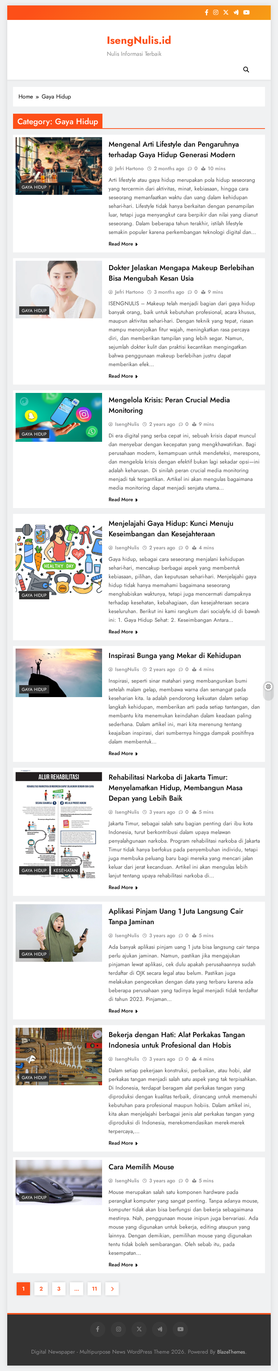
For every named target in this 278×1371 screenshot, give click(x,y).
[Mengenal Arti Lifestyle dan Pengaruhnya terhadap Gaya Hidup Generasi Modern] (59, 166)
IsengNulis (127, 424)
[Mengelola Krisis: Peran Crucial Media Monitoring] (59, 417)
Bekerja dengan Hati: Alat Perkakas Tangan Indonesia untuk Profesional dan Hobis (177, 1040)
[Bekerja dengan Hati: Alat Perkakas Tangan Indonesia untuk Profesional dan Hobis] (59, 1056)
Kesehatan (65, 870)
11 (94, 1289)
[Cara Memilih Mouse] (59, 1182)
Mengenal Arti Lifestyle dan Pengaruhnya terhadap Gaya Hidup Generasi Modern (174, 149)
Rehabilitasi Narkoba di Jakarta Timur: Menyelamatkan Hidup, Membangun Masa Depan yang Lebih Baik (176, 788)
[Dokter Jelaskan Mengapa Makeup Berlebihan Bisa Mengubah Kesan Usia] (59, 289)
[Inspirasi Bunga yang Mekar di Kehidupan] (59, 673)
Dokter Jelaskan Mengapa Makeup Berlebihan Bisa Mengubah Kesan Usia (181, 273)
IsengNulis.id (139, 40)
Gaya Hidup (34, 187)
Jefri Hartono (129, 168)
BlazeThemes (231, 1351)
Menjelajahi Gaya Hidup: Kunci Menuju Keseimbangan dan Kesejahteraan (171, 528)
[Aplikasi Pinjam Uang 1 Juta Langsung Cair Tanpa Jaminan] (59, 933)
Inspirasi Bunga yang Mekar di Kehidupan (175, 655)
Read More (121, 243)
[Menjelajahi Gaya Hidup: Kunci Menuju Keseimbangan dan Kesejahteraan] (59, 559)
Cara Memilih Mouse (141, 1167)
